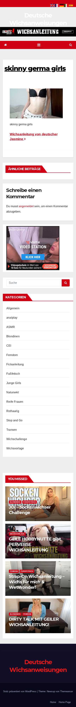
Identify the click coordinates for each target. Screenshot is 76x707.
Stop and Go (14, 420)
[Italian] (66, 5)
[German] (62, 5)
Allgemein (12, 308)
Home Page (65, 702)
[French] (57, 5)
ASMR (10, 326)
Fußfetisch (13, 373)
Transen (11, 429)
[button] (70, 44)
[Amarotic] (38, 31)
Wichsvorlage (15, 448)
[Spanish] (71, 5)
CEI (8, 345)
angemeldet (26, 206)
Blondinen (13, 336)
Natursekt (12, 392)
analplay (11, 317)
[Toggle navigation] (39, 45)
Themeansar (66, 691)
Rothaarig (12, 411)
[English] (52, 5)
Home (53, 702)
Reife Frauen (14, 401)
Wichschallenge (16, 439)
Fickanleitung (15, 364)
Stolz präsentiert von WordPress (20, 691)
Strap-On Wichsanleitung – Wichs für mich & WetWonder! (36, 582)
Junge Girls (13, 383)
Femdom (12, 355)
